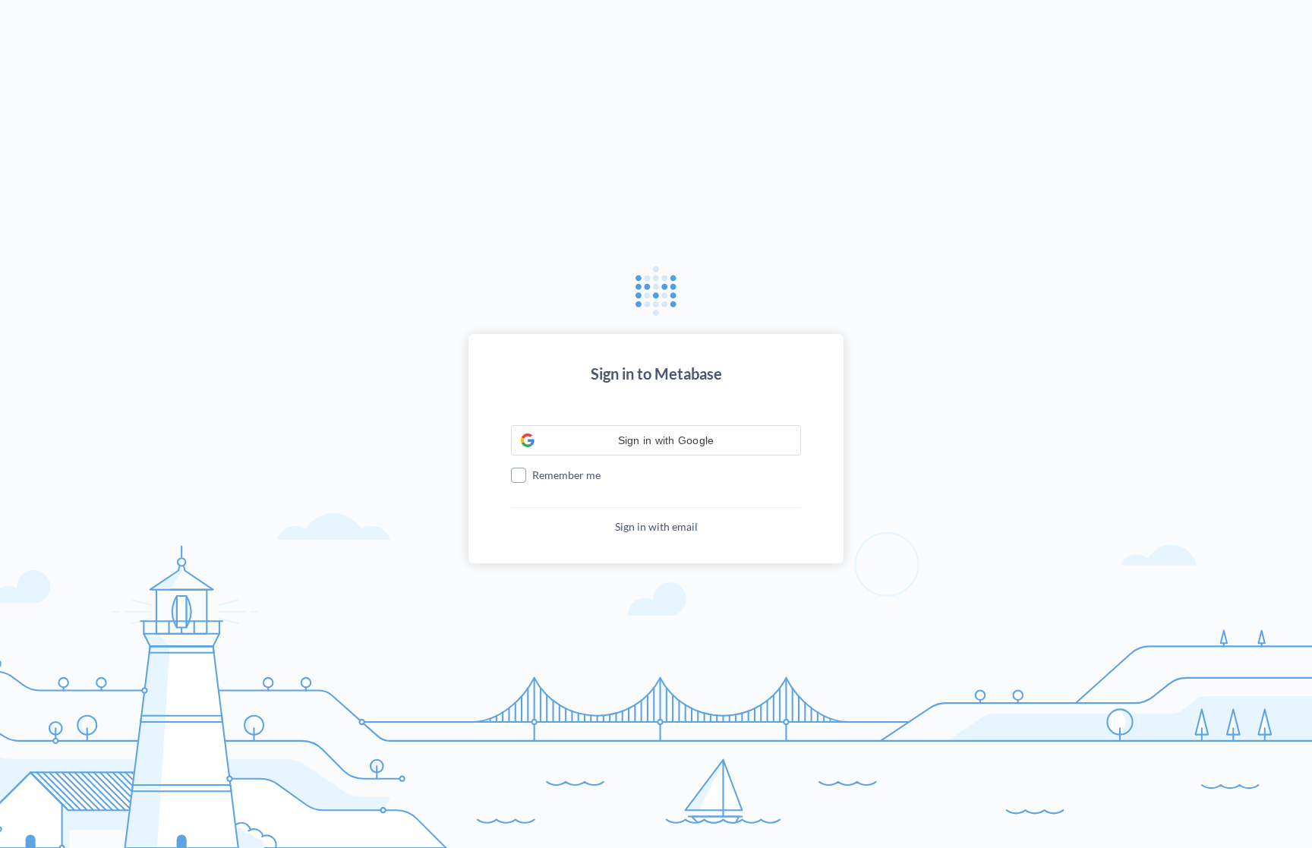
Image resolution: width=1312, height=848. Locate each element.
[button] (656, 440)
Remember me (566, 474)
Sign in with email (656, 526)
